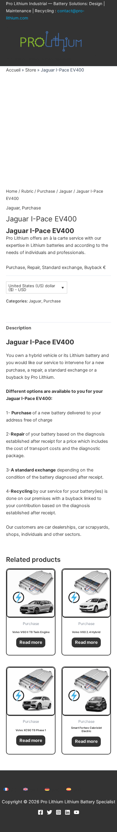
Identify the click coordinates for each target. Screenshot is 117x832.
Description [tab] (18, 328)
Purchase (46, 191)
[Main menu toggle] (108, 44)
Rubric (27, 191)
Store (30, 70)
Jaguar (65, 191)
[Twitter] (49, 812)
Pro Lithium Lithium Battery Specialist (39, 59)
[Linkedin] (67, 812)
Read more (31, 642)
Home (11, 191)
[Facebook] (40, 812)
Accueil (13, 70)
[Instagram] (58, 812)
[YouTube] (76, 812)
